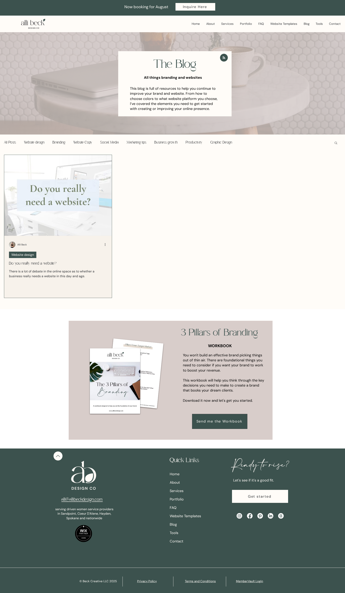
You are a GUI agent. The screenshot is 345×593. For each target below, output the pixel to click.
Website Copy (82, 143)
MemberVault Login (249, 581)
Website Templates (185, 516)
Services (176, 490)
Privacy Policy (147, 581)
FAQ (173, 507)
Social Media (109, 143)
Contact (176, 541)
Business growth (166, 143)
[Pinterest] (260, 516)
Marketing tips (136, 143)
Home (174, 474)
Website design (34, 143)
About (175, 482)
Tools (174, 532)
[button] (195, 7)
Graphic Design (221, 143)
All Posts (10, 143)
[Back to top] (58, 456)
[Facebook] (250, 516)
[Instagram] (239, 516)
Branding (59, 143)
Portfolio (177, 499)
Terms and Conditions (200, 581)
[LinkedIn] (270, 516)
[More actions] (106, 244)
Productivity (194, 143)
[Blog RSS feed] (224, 58)
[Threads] (281, 516)
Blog (173, 524)
